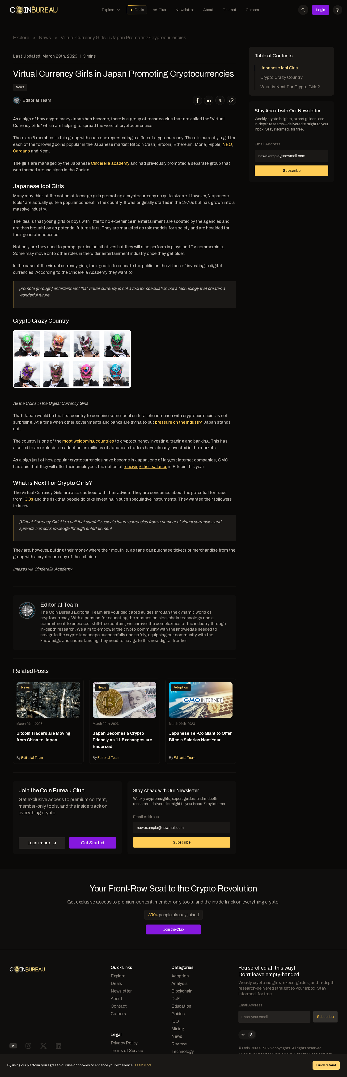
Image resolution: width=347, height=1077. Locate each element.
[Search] (303, 10)
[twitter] (220, 100)
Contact (229, 10)
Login (320, 10)
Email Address (146, 817)
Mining (177, 1028)
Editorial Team (36, 100)
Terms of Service (127, 1050)
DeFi (176, 998)
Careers (252, 10)
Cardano (21, 151)
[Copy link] (231, 100)
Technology (182, 1051)
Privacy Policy (124, 1043)
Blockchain (181, 991)
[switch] (247, 1034)
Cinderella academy (110, 163)
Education (181, 1006)
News (45, 37)
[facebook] (197, 100)
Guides (178, 1013)
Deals (139, 10)
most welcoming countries (88, 441)
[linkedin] (209, 100)
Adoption (180, 976)
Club (162, 10)
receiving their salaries (145, 466)
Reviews (179, 1044)
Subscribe (181, 842)
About (208, 10)
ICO (175, 1021)
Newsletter (184, 10)
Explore (108, 10)
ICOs (28, 499)
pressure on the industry (178, 422)
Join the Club (173, 929)
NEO (227, 144)
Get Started (92, 842)
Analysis (179, 983)
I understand (326, 1065)
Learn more (38, 842)
